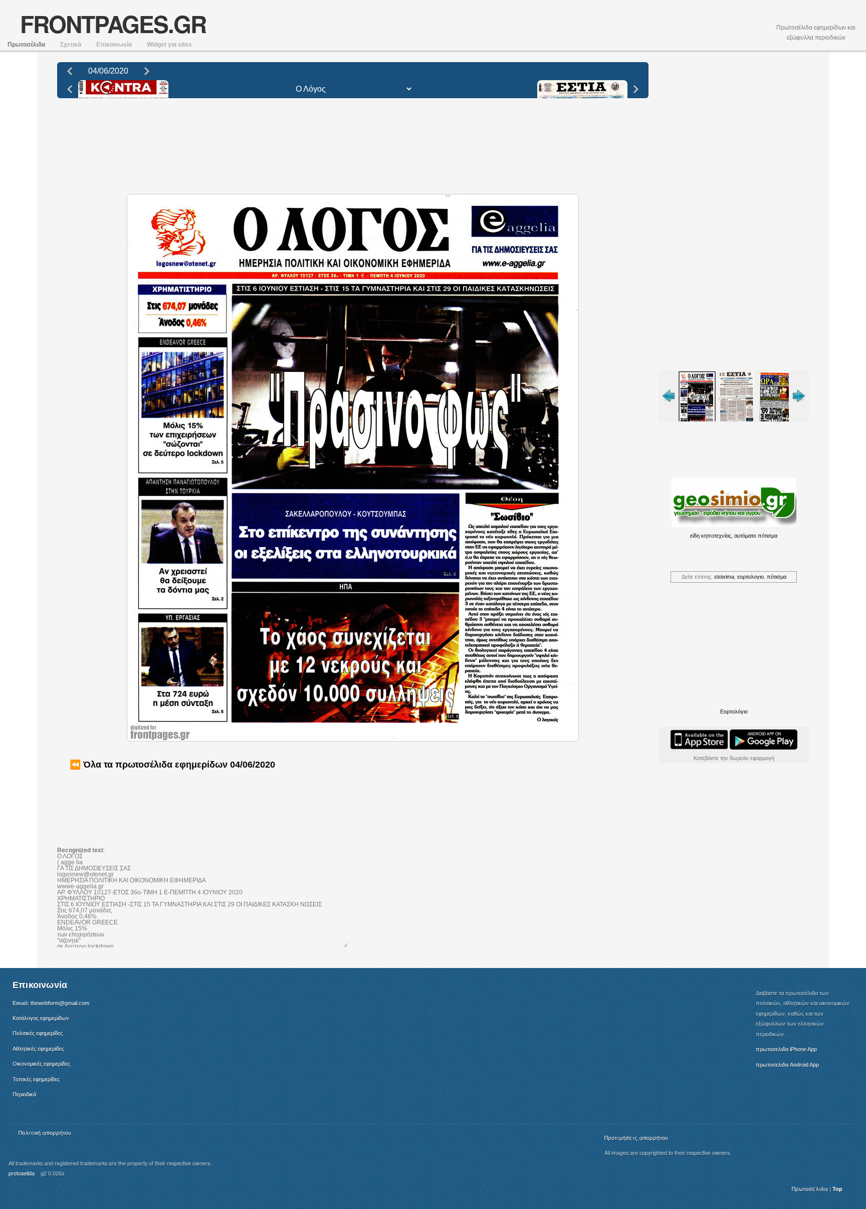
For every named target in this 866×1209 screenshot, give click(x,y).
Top (837, 1188)
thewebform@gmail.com (60, 1003)
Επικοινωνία (114, 44)
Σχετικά (70, 44)
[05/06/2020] (146, 70)
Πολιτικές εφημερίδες (38, 1033)
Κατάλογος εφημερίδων (41, 1018)
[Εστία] (635, 88)
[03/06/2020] (69, 70)
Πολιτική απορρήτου (45, 1132)
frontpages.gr (113, 23)
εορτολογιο (750, 577)
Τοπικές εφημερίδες (36, 1079)
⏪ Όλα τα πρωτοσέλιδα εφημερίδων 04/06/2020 (172, 765)
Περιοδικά (24, 1094)
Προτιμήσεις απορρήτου (636, 1137)
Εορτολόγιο (734, 711)
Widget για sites (169, 44)
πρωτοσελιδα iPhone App (786, 1049)
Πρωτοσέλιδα (26, 44)
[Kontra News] (69, 88)
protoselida (22, 1173)
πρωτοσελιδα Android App (787, 1065)
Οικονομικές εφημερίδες (41, 1064)
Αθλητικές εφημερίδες (38, 1049)
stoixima (724, 577)
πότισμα (776, 577)
